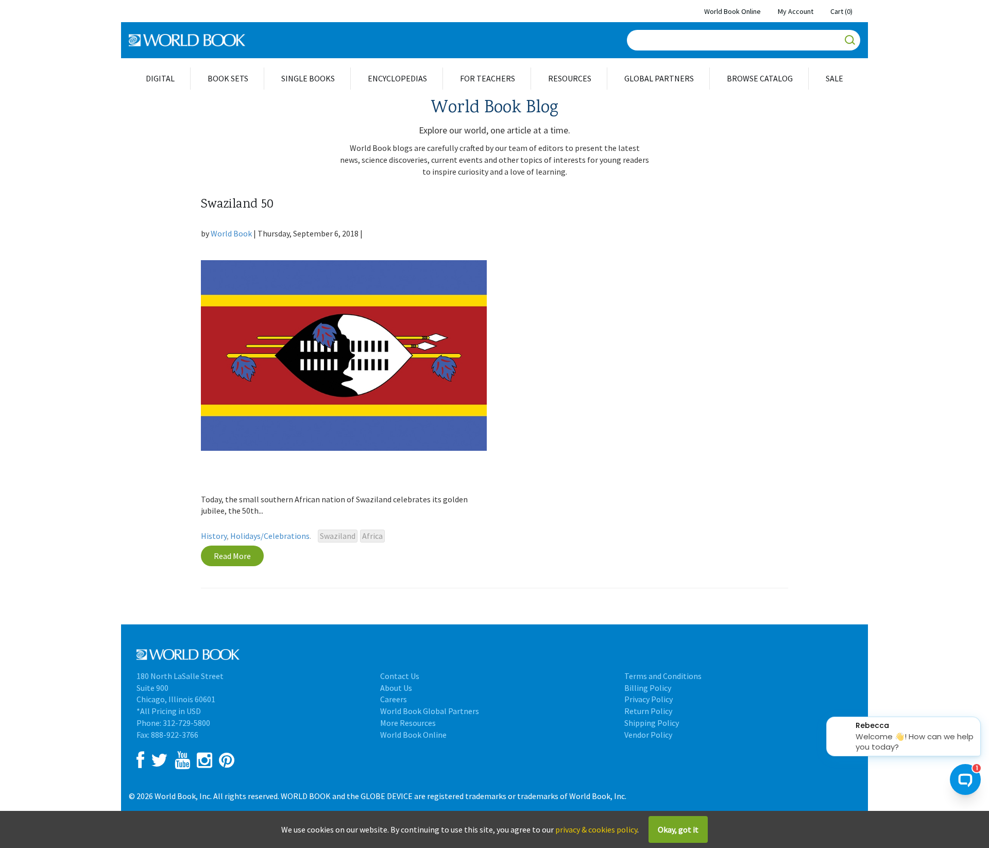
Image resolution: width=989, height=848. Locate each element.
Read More (232, 556)
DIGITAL (160, 78)
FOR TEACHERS (487, 78)
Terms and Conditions (663, 676)
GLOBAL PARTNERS (659, 78)
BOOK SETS (228, 78)
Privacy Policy (648, 699)
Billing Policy (647, 688)
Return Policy (648, 711)
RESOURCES (569, 78)
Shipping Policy (651, 723)
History (214, 536)
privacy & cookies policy (596, 829)
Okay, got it (678, 829)
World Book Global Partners (429, 711)
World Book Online (732, 11)
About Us (396, 688)
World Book (231, 233)
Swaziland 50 (237, 204)
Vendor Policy (648, 735)
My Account (795, 11)
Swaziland (337, 536)
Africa (372, 536)
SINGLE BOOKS (308, 78)
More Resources (408, 723)
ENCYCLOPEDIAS (397, 78)
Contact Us (399, 676)
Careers (393, 699)
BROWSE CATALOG (760, 78)
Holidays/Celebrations (270, 536)
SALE (834, 78)
